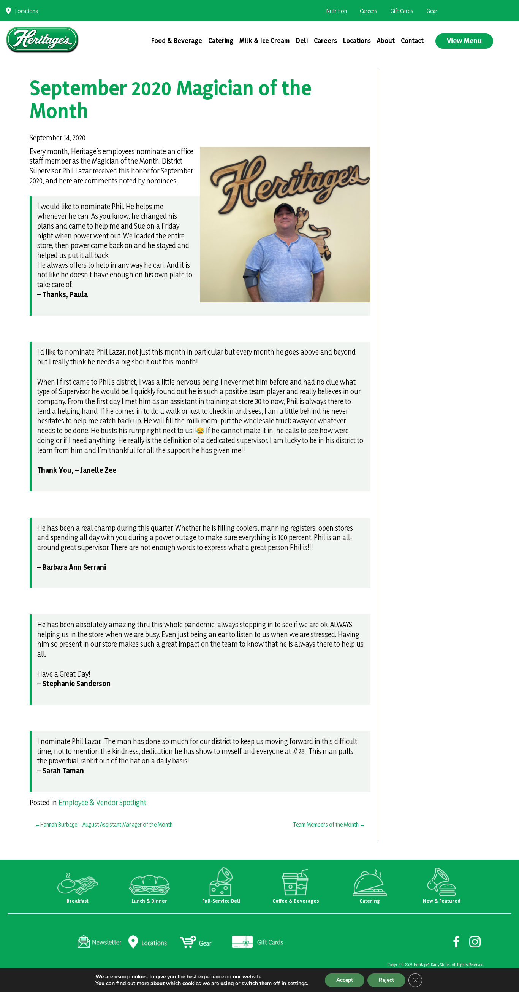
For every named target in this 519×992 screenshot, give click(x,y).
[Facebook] (456, 941)
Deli (302, 41)
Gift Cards (401, 10)
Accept (344, 980)
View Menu (464, 40)
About (386, 41)
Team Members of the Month (326, 824)
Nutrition (336, 10)
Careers (368, 10)
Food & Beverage (176, 41)
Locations (26, 10)
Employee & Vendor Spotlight (102, 802)
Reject (386, 980)
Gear (431, 10)
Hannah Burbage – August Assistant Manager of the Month (106, 824)
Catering (220, 41)
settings (297, 983)
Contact (412, 41)
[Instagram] (475, 941)
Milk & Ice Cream (264, 41)
